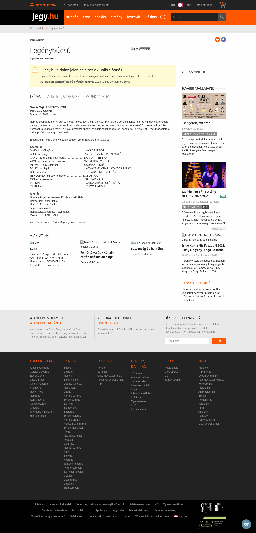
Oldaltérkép (76, 516)
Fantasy (203, 415)
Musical (68, 375)
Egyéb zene (37, 375)
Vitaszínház (70, 479)
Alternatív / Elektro (41, 411)
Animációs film (207, 391)
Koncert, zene (41, 361)
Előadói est (70, 407)
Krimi (67, 451)
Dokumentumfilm (208, 375)
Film (99, 383)
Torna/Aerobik (173, 379)
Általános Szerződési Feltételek (53, 504)
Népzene (35, 395)
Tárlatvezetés (139, 381)
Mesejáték (70, 387)
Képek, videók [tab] (97, 97)
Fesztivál (105, 361)
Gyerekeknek (138, 401)
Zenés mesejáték (74, 427)
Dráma (67, 391)
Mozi (202, 361)
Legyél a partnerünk (96, 4)
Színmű (68, 403)
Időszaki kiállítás (141, 385)
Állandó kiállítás (140, 377)
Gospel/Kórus (38, 403)
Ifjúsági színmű (72, 447)
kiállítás (151, 17)
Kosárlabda (171, 367)
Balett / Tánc (71, 379)
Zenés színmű (72, 399)
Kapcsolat (77, 510)
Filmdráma (204, 371)
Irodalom (69, 439)
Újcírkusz (69, 443)
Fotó (133, 405)
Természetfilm (206, 419)
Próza (67, 431)
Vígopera (69, 483)
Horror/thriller (205, 383)
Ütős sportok (172, 371)
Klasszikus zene (39, 367)
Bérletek (73, 4)
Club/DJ (34, 407)
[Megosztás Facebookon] (223, 39)
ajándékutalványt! (46, 323)
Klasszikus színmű (75, 423)
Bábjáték (69, 411)
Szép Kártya (100, 510)
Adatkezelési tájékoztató (144, 504)
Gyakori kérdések (173, 504)
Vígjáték (68, 371)
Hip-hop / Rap (38, 415)
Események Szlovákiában (103, 516)
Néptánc (68, 459)
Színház (70, 361)
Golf (167, 375)
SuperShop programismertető (48, 516)
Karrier (126, 516)
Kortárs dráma (72, 419)
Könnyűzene (37, 399)
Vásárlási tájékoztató (54, 510)
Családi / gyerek (39, 371)
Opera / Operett (39, 383)
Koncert (101, 367)
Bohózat (68, 455)
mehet (219, 341)
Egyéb (67, 367)
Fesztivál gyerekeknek (110, 379)
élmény (116, 17)
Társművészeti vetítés (211, 379)
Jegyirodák (118, 510)
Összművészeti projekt (110, 375)
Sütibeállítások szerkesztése (152, 516)
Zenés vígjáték (72, 415)
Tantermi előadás (73, 463)
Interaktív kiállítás (141, 393)
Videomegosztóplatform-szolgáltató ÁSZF (100, 504)
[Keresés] (222, 17)
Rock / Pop (36, 391)
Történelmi (137, 373)
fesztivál (133, 17)
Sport (170, 361)
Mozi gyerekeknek (209, 423)
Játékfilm (203, 403)
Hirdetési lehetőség (165, 510)
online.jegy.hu (110, 323)
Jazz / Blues (37, 379)
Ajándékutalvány (46, 4)
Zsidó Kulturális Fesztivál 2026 (199, 255)
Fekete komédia (73, 467)
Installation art (139, 409)
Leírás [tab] (35, 97)
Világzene (35, 387)
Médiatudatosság (139, 510)
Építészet (136, 397)
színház (72, 17)
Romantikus (205, 399)
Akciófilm (203, 411)
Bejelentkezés (203, 4)
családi (100, 17)
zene (86, 17)
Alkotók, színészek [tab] (63, 97)
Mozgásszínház (73, 435)
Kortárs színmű (72, 395)
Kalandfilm (204, 387)
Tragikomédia (71, 487)
